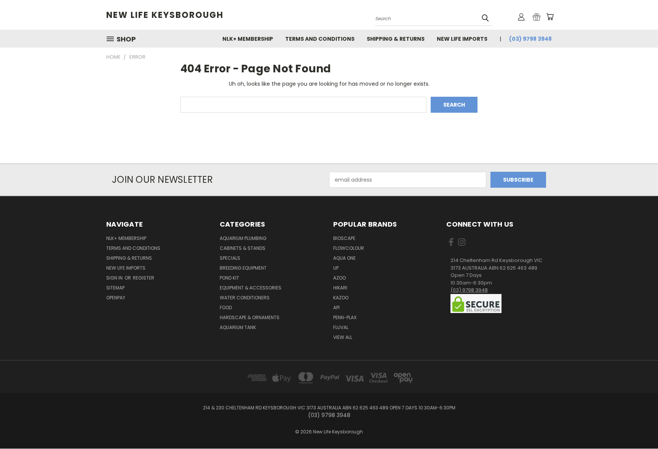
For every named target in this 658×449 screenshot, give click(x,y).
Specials (230, 258)
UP (336, 268)
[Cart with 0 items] (550, 17)
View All (342, 337)
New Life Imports (462, 39)
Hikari (340, 287)
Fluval (340, 327)
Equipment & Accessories (250, 287)
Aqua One (344, 258)
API (336, 307)
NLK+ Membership (247, 39)
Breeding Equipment (243, 268)
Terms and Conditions (320, 39)
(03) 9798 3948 (530, 39)
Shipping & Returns (396, 39)
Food (226, 307)
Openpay (115, 297)
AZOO (339, 278)
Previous (638, 425)
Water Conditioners (245, 297)
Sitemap (115, 287)
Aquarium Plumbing (243, 238)
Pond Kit (229, 278)
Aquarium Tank (238, 327)
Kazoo (340, 297)
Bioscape (344, 238)
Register (143, 278)
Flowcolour (348, 248)
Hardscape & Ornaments (249, 317)
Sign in (115, 278)
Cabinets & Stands (242, 248)
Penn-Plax (344, 317)
